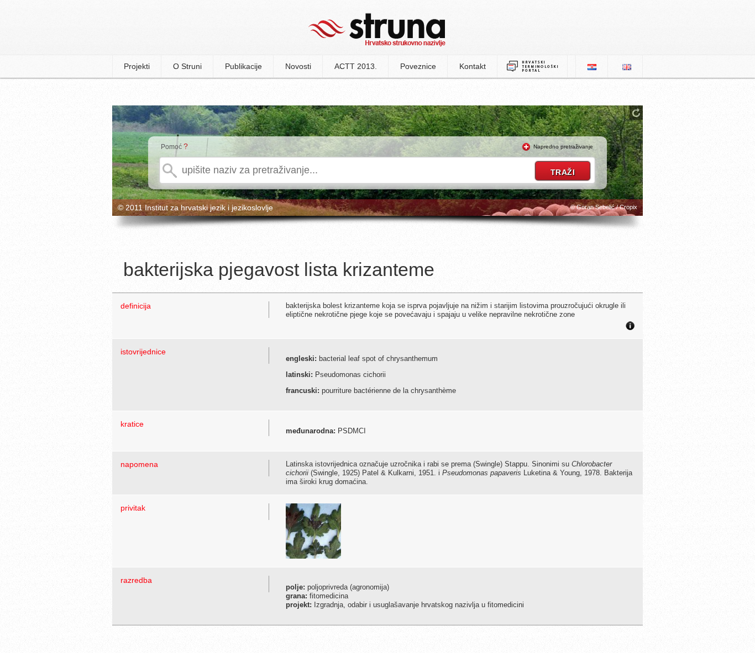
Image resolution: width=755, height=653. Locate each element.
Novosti (298, 66)
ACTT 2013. (355, 66)
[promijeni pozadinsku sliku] (636, 112)
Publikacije (243, 66)
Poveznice (418, 66)
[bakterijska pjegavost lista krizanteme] (313, 530)
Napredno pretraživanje (563, 147)
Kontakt (472, 66)
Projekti (137, 66)
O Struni (187, 66)
